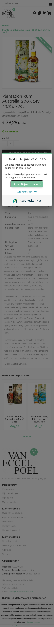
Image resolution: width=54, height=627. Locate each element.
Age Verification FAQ (27, 191)
